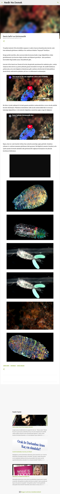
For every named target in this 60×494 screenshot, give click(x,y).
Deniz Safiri (6, 365)
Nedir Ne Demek (13, 2)
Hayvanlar (13, 365)
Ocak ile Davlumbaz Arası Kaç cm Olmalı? (22, 451)
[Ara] (24, 2)
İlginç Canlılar (20, 365)
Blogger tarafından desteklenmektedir (31, 492)
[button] (4, 41)
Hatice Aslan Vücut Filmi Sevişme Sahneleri (22, 427)
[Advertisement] (30, 396)
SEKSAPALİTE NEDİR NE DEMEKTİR (20, 476)
